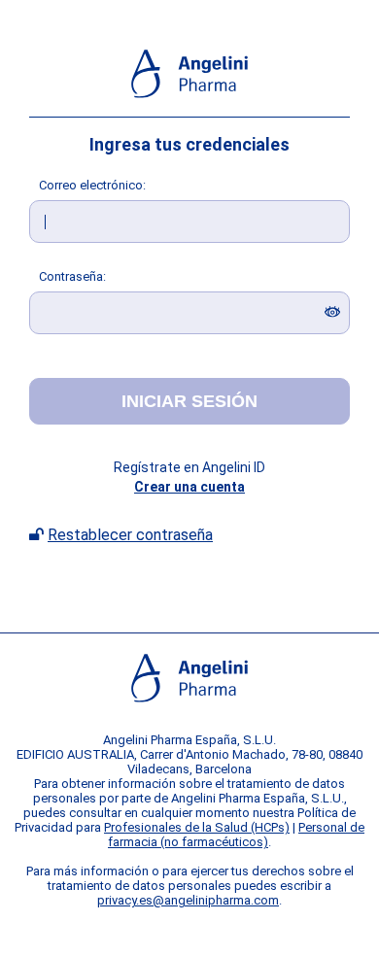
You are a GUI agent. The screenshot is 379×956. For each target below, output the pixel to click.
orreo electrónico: (92, 185)
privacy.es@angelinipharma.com (188, 900)
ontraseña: (72, 276)
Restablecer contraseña (130, 535)
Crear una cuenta (189, 487)
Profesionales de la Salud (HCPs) (197, 827)
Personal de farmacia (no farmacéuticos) (236, 834)
